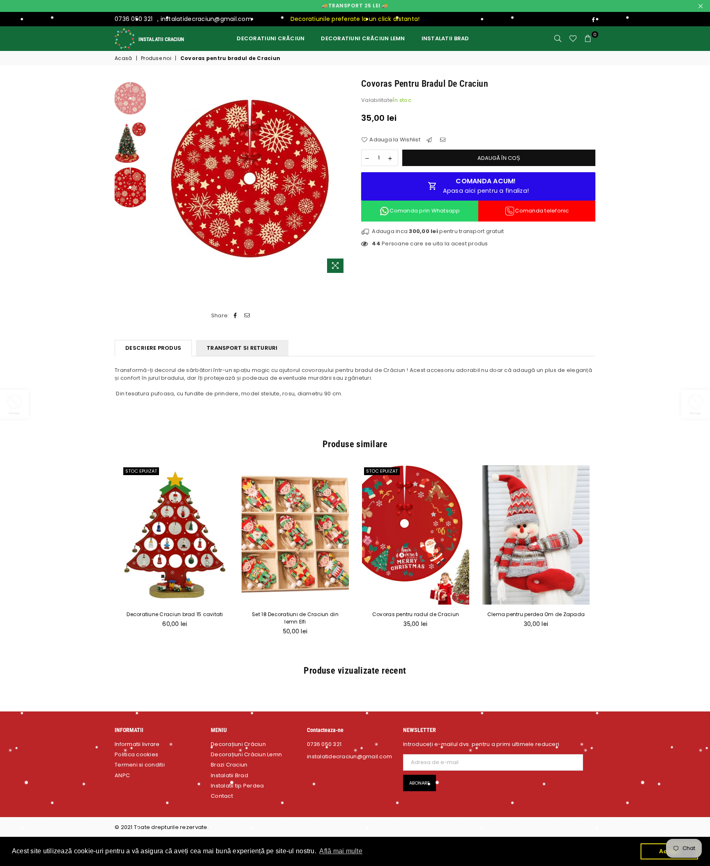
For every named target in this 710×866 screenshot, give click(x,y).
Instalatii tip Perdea (237, 786)
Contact (222, 796)
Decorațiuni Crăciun (238, 744)
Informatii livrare (137, 744)
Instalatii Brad (445, 38)
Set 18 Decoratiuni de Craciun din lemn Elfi (295, 618)
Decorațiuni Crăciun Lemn (246, 754)
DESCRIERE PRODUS (153, 348)
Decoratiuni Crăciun (270, 38)
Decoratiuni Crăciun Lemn (363, 38)
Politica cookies (136, 754)
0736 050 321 (133, 19)
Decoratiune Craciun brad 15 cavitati (175, 614)
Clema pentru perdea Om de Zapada (536, 614)
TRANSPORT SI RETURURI (242, 348)
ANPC (122, 775)
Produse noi (156, 58)
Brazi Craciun (229, 765)
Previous (157, 177)
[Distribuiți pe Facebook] (236, 315)
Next (341, 177)
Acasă (123, 58)
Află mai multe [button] (340, 851)
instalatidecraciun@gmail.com (206, 19)
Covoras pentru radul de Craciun (415, 614)
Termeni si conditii (140, 765)
